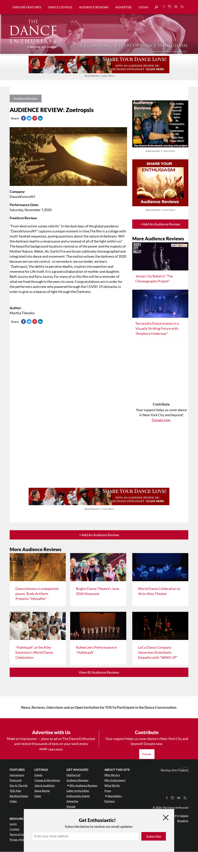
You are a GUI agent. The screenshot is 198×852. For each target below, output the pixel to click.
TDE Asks (15, 790)
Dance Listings (60, 7)
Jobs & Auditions (44, 785)
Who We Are (112, 775)
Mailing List (73, 775)
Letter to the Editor (78, 790)
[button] (155, 7)
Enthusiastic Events (78, 796)
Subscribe (153, 836)
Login (143, 7)
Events (38, 775)
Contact (14, 829)
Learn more (55, 749)
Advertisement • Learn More (99, 75)
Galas (37, 796)
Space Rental (42, 790)
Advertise (123, 7)
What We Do (112, 785)
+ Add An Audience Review (160, 224)
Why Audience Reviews (83, 785)
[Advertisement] (161, 372)
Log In (13, 823)
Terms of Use (17, 834)
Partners (109, 801)
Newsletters (114, 796)
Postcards (16, 780)
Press (107, 790)
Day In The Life (18, 785)
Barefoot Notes (19, 796)
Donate (147, 754)
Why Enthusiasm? (115, 780)
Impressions (17, 775)
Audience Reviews (93, 7)
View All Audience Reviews (99, 672)
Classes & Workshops (47, 780)
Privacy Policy (18, 839)
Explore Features (27, 7)
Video (13, 801)
